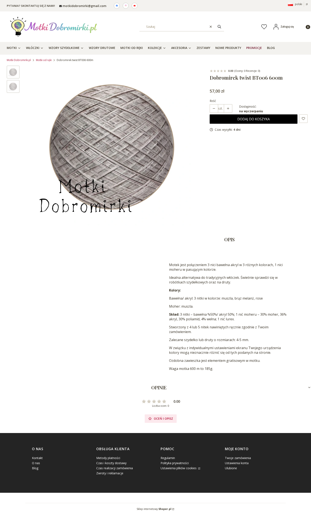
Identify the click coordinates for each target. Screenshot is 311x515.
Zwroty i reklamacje (109, 473)
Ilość (213, 101)
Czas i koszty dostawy (111, 463)
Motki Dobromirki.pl (19, 60)
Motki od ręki (44, 60)
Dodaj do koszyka (253, 119)
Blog (35, 468)
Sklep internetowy (154, 509)
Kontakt (37, 458)
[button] (219, 26)
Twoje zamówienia (238, 458)
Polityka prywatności (175, 463)
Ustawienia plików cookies (179, 468)
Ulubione (231, 468)
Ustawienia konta (237, 463)
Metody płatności (108, 458)
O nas (36, 463)
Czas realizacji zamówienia (114, 468)
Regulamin (168, 458)
